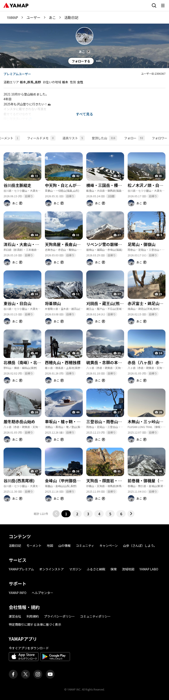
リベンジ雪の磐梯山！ (106, 244)
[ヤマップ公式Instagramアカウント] (37, 674)
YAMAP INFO (17, 592)
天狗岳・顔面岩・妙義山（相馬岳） (118, 480)
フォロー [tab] (133, 138)
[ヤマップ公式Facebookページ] (13, 674)
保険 (113, 569)
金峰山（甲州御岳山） (64, 480)
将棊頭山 (53, 303)
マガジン (75, 569)
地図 (50, 545)
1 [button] (66, 513)
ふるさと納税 (96, 569)
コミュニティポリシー (95, 616)
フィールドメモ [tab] (40, 138)
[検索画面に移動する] (154, 5)
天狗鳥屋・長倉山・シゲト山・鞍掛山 (78, 244)
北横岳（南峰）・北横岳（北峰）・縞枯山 (39, 362)
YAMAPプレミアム (21, 569)
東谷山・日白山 (17, 303)
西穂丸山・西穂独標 (63, 362)
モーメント (34, 545)
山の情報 (64, 545)
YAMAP (12, 17)
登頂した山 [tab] (103, 138)
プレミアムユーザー (17, 74)
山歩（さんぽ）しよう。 (140, 545)
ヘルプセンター (42, 592)
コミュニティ (85, 545)
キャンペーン (108, 545)
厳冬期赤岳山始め (19, 421)
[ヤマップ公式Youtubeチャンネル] (50, 674)
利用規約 (32, 616)
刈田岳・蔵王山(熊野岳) (107, 303)
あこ (52, 17)
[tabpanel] (84, 331)
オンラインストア (51, 569)
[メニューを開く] (162, 5)
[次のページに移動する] (130, 513)
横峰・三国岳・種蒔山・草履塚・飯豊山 (122, 185)
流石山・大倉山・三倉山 (25, 244)
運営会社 (15, 616)
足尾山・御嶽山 (141, 244)
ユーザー (33, 17)
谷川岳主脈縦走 (17, 185)
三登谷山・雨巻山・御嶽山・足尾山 (118, 421)
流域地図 (128, 569)
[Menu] (98, 61)
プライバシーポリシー (59, 616)
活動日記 (15, 545)
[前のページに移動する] (56, 513)
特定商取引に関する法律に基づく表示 (35, 624)
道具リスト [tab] (72, 138)
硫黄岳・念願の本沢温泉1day (112, 362)
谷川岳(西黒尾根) (19, 480)
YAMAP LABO (149, 569)
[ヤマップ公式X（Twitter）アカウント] (25, 674)
